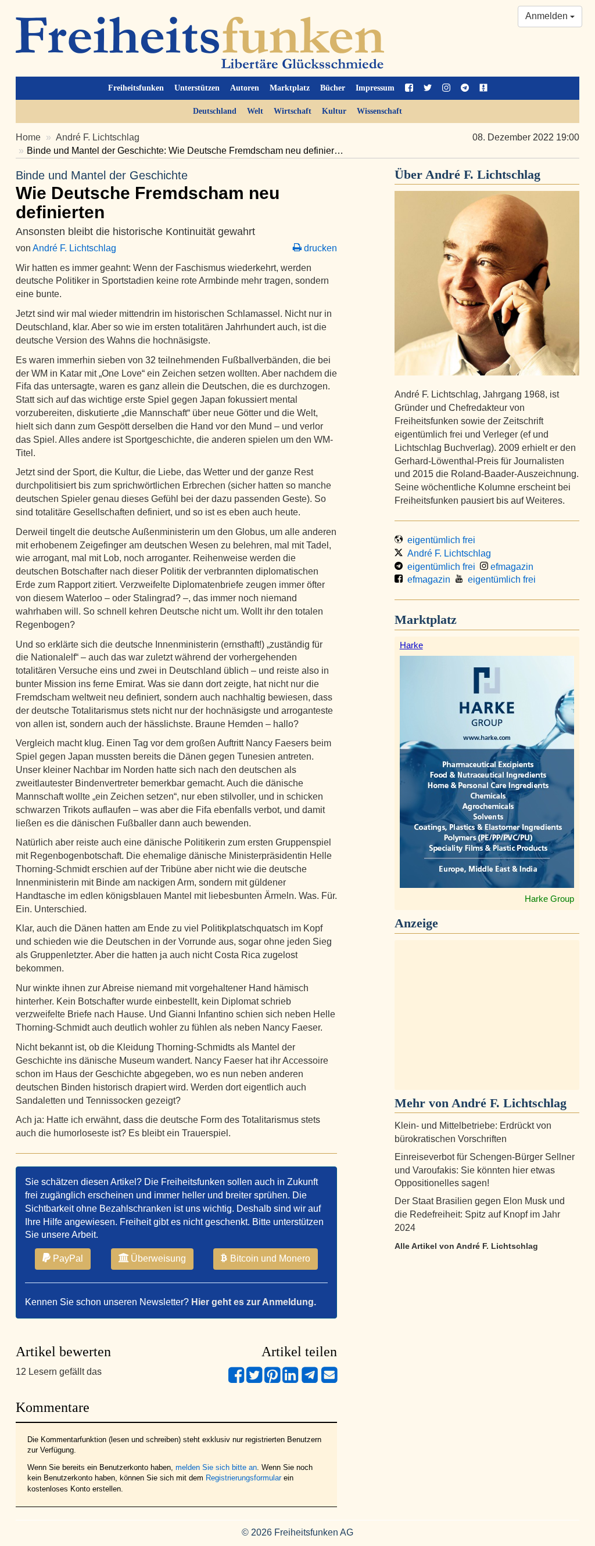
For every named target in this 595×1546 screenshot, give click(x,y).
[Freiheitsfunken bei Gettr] (483, 88)
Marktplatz (290, 88)
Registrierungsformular (243, 1477)
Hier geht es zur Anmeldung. (253, 1302)
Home (28, 137)
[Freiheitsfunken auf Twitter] (427, 88)
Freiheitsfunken (136, 88)
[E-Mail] (329, 1380)
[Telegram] (309, 1380)
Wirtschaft (292, 111)
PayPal (67, 1258)
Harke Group (549, 899)
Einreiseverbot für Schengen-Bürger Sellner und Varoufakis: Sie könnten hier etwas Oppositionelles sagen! (485, 1170)
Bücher (332, 88)
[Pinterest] (272, 1380)
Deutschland (214, 111)
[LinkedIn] (290, 1380)
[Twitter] (254, 1380)
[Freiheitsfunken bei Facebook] (409, 88)
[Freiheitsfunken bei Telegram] (464, 88)
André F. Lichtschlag (97, 137)
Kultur (334, 111)
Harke (411, 645)
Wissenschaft (379, 111)
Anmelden (547, 16)
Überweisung (157, 1258)
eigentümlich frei (439, 540)
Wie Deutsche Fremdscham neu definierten (147, 195)
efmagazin (510, 567)
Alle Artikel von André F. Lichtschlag (466, 1246)
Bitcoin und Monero (269, 1258)
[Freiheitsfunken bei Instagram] (446, 88)
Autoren (244, 88)
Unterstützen (197, 88)
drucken (319, 248)
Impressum (375, 88)
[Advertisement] (487, 1015)
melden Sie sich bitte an (216, 1467)
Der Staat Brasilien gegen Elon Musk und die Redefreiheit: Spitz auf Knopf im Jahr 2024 (480, 1214)
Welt (255, 111)
